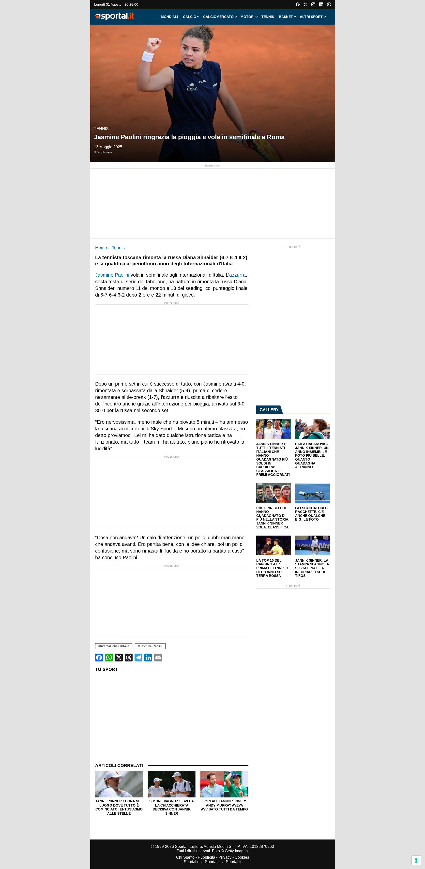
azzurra (237, 275)
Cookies (242, 857)
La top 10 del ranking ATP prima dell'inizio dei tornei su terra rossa (272, 568)
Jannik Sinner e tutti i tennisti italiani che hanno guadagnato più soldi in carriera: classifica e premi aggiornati (273, 459)
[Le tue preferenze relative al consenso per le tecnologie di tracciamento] (416, 860)
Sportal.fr (234, 862)
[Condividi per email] (158, 657)
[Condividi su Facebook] (99, 657)
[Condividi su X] (119, 657)
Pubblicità (206, 857)
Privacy (224, 857)
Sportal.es (214, 862)
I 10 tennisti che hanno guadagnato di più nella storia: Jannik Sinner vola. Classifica (272, 517)
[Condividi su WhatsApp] (109, 657)
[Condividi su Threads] (129, 657)
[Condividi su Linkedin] (148, 657)
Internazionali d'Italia (114, 646)
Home (101, 247)
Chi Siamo (185, 857)
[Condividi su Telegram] (138, 657)
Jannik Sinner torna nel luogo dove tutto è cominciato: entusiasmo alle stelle (119, 807)
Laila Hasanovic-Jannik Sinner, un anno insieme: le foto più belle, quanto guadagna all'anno (312, 455)
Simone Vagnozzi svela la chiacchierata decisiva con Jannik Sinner (171, 807)
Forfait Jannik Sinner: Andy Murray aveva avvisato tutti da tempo (224, 805)
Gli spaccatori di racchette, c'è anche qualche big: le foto (312, 514)
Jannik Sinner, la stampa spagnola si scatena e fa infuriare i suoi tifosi (312, 568)
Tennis (101, 129)
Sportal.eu (193, 862)
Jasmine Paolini (112, 275)
